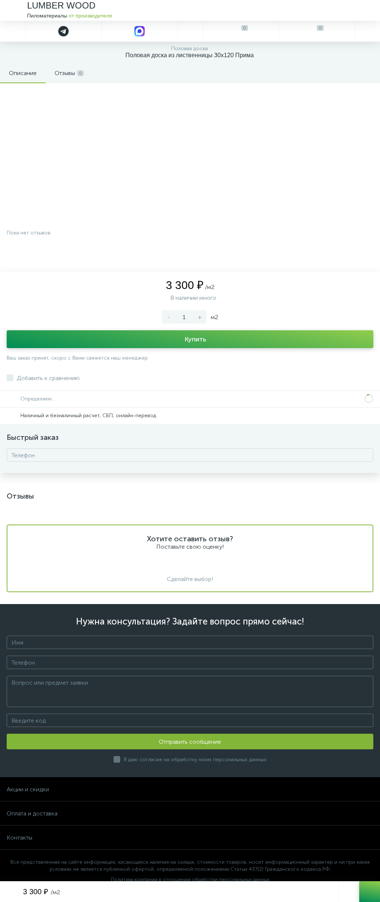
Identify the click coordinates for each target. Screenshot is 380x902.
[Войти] (367, 31)
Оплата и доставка (32, 813)
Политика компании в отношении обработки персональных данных (190, 879)
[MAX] (139, 31)
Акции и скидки (28, 789)
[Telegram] (63, 31)
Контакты (19, 837)
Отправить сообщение (190, 741)
